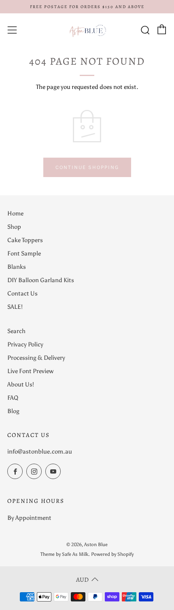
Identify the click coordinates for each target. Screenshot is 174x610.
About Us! (20, 384)
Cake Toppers (25, 240)
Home (15, 213)
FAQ (12, 397)
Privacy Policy (25, 344)
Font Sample (24, 253)
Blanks (16, 266)
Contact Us (22, 293)
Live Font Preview (30, 371)
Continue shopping (87, 167)
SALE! (15, 306)
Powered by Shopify (112, 554)
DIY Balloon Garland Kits (40, 280)
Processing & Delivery (36, 357)
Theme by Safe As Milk (64, 554)
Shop (14, 226)
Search (16, 331)
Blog (13, 411)
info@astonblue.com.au (39, 451)
